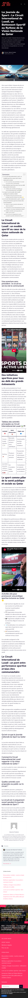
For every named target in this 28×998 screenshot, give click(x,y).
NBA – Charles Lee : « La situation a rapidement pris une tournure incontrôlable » (13, 928)
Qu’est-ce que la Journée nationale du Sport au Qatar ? (14, 205)
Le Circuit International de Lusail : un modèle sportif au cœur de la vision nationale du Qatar (12, 178)
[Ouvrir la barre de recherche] (21, 4)
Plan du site (5, 948)
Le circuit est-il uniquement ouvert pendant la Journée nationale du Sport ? (15, 215)
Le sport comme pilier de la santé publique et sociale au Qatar (11, 193)
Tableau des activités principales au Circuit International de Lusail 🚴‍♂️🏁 (14, 189)
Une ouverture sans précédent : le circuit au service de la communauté (15, 182)
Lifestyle (6, 846)
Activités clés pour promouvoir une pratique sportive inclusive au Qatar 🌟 (15, 196)
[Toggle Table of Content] (23, 174)
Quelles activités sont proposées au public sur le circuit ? (14, 211)
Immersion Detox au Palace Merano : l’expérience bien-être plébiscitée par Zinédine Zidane (13, 897)
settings (10, 993)
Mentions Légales (7, 945)
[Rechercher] (21, 986)
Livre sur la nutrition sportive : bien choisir (14, 970)
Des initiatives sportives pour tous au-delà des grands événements (14, 186)
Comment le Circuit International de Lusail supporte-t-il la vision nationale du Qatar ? (15, 208)
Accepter (4, 995)
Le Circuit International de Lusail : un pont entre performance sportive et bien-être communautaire (13, 200)
